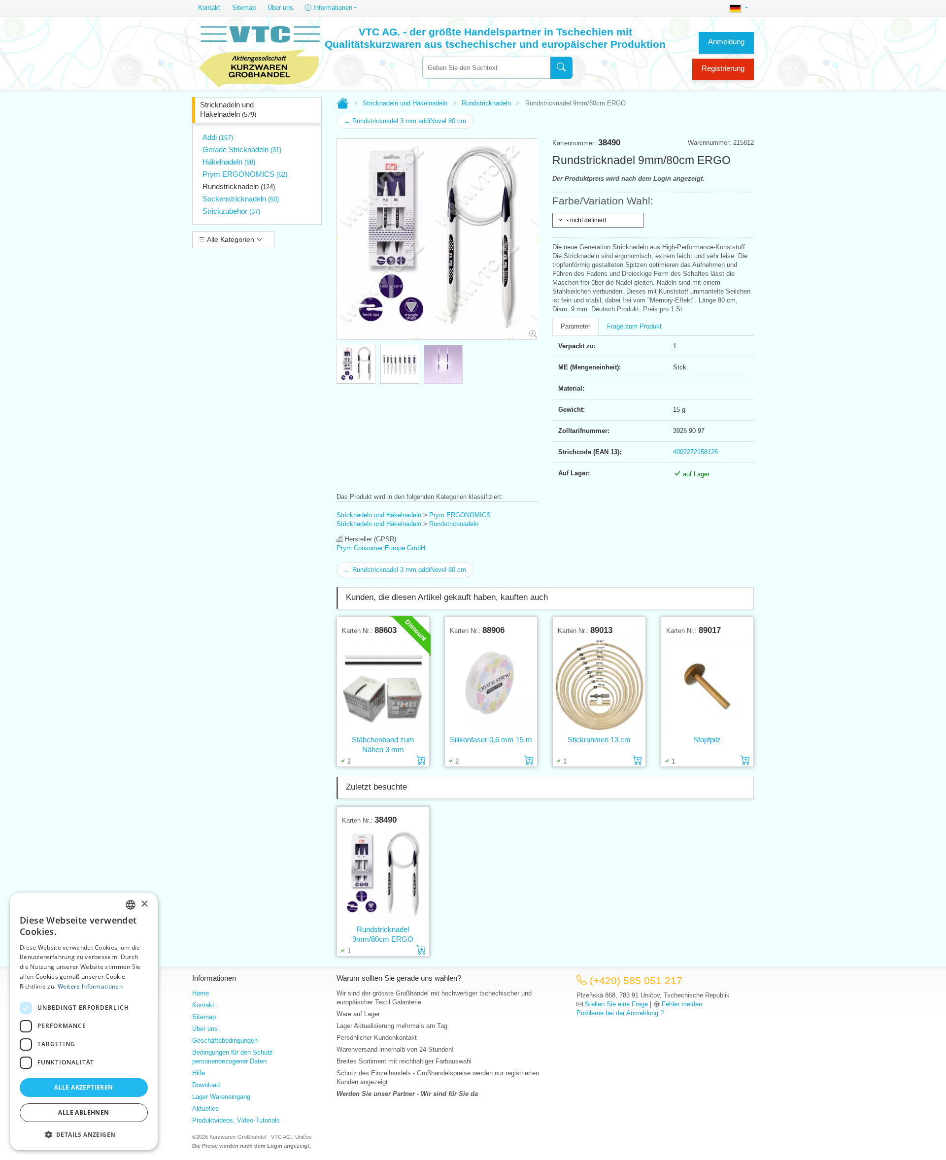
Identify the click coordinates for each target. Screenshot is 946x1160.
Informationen (331, 7)
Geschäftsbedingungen (225, 1040)
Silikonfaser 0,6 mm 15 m (491, 739)
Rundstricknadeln (239, 186)
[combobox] (486, 68)
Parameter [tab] (575, 326)
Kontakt (209, 7)
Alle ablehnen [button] (83, 1112)
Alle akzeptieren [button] (83, 1087)
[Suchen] (561, 68)
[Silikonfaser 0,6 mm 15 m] (491, 684)
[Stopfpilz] (707, 684)
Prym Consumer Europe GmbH (381, 548)
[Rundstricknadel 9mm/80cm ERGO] (383, 874)
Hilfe (198, 1073)
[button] (84, 1134)
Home (200, 993)
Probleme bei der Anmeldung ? (620, 1013)
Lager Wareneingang (221, 1096)
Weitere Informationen (90, 986)
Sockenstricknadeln (241, 199)
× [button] (144, 904)
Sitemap (244, 7)
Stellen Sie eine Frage (616, 1004)
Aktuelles (205, 1108)
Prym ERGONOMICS (245, 174)
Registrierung (723, 68)
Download (206, 1085)
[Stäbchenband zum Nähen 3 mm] (383, 684)
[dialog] (84, 1021)
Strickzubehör (231, 211)
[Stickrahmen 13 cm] (599, 684)
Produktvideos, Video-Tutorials (236, 1120)
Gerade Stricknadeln (242, 149)
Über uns (280, 7)
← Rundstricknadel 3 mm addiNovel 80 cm (405, 121)
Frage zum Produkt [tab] (634, 326)
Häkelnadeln (229, 162)
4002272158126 (695, 452)
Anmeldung (726, 41)
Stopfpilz (707, 739)
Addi (218, 137)
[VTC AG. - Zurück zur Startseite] (259, 55)
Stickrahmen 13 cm (599, 739)
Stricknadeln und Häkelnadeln (228, 109)
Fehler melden (682, 1004)
